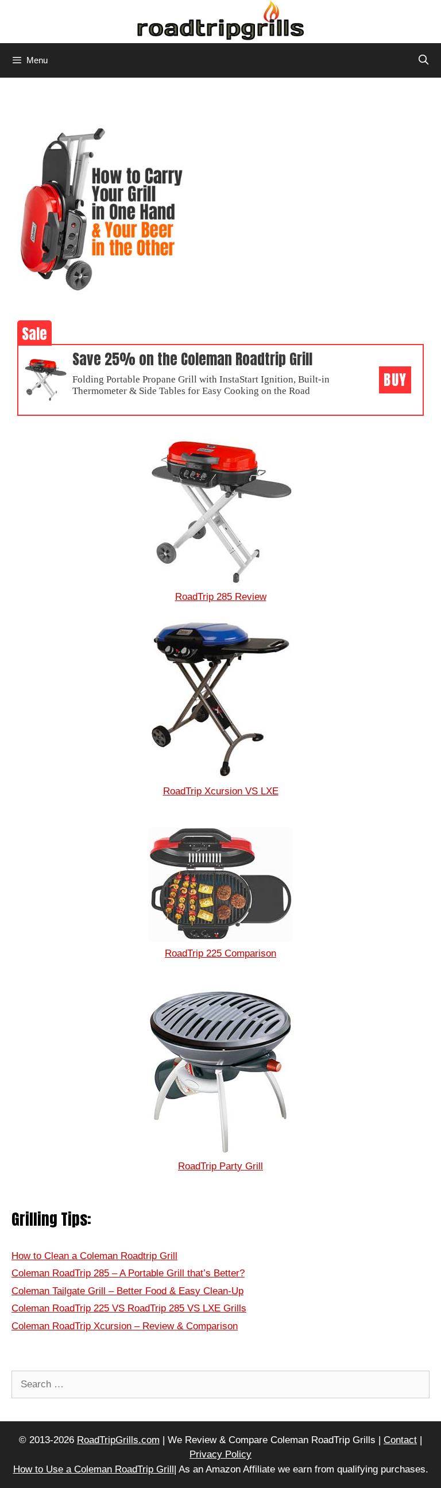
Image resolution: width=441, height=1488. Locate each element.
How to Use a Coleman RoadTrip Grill (93, 1469)
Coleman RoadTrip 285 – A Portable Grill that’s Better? (128, 1273)
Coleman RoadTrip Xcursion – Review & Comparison (124, 1326)
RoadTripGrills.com (118, 1440)
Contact (400, 1440)
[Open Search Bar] (423, 60)
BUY (395, 380)
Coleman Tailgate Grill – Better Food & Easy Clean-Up (127, 1291)
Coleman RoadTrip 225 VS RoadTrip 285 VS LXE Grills (128, 1308)
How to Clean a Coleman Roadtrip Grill (94, 1255)
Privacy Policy (220, 1454)
